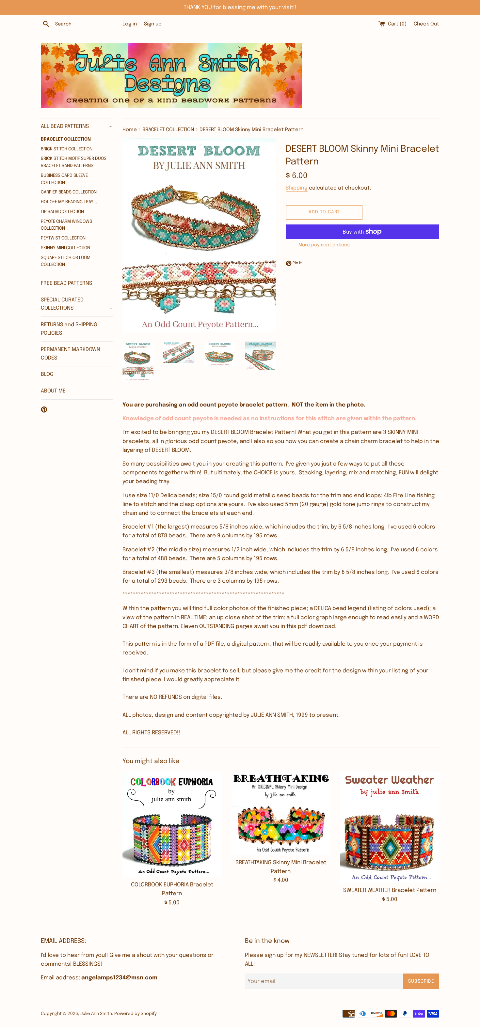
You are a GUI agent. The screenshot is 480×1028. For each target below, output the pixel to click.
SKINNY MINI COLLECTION (65, 248)
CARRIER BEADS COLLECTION (69, 192)
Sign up (153, 24)
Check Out (426, 24)
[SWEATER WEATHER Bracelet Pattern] (389, 827)
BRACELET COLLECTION (66, 139)
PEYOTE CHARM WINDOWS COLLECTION (66, 225)
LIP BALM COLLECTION (62, 211)
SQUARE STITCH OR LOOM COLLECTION (65, 261)
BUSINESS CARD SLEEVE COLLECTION (64, 179)
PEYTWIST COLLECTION (63, 238)
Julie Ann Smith (96, 1013)
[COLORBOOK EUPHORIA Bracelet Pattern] (171, 825)
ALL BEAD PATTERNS (76, 126)
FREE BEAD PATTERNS (66, 283)
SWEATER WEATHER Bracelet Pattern (389, 890)
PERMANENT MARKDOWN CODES (70, 354)
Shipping (297, 188)
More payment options (324, 245)
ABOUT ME (53, 391)
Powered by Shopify (135, 1013)
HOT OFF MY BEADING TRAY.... (70, 202)
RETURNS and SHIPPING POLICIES (69, 329)
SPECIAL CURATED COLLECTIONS (77, 304)
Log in (129, 24)
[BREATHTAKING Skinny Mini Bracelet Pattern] (280, 813)
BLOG (47, 374)
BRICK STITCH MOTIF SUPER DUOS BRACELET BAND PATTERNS (73, 162)
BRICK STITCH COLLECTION (66, 149)
